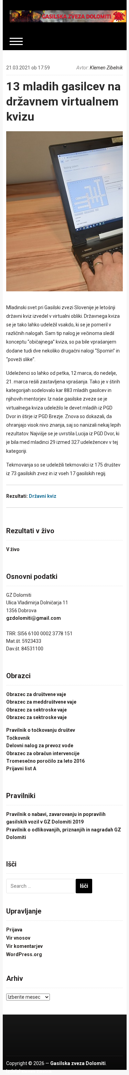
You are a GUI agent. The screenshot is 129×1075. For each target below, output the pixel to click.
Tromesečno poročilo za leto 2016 (45, 761)
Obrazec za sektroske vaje (36, 710)
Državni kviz (42, 496)
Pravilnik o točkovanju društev (40, 730)
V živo (13, 549)
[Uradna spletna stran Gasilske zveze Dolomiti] (68, 16)
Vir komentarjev (24, 946)
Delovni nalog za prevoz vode (39, 745)
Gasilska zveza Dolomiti (78, 1063)
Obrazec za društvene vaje (36, 694)
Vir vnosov (18, 938)
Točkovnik (18, 738)
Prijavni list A (21, 768)
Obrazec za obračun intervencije (42, 753)
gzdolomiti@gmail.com (33, 618)
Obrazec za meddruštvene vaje (41, 702)
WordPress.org (24, 954)
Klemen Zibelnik (106, 67)
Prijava (14, 929)
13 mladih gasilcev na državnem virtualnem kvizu (63, 101)
